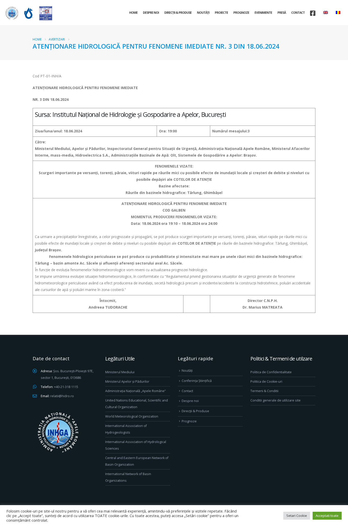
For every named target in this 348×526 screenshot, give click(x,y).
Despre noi (151, 12)
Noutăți (203, 12)
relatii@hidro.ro (62, 396)
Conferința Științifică (197, 381)
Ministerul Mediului (120, 372)
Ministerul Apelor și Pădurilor (127, 381)
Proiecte (221, 12)
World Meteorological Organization (131, 416)
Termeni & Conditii (264, 391)
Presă (281, 12)
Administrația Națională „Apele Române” (135, 391)
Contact (298, 12)
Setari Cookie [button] (296, 515)
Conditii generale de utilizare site (275, 400)
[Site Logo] (28, 13)
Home (133, 12)
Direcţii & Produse (178, 12)
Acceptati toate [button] (327, 515)
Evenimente (263, 12)
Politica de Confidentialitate (271, 372)
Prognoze (241, 12)
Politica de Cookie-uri (266, 381)
